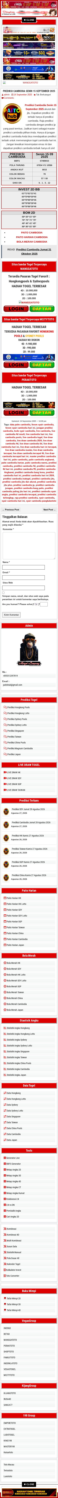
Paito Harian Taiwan (15, 927)
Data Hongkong (13, 1093)
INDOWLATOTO (10, 1363)
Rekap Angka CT (13, 1187)
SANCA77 (8, 1405)
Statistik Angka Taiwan (16, 1057)
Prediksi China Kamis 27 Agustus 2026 (29, 875)
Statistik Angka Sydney (16, 1039)
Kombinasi (11, 1229)
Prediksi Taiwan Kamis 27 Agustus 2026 (29, 849)
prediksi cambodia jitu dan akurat (19, 482)
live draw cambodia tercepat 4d (28, 453)
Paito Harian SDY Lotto (16, 915)
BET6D (7, 1334)
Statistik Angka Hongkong (18, 1028)
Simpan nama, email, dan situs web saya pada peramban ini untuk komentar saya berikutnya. (25, 598)
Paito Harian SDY (14, 910)
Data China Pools (14, 1128)
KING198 (8, 1440)
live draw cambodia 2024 (29, 440)
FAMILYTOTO (9, 1357)
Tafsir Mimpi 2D (13, 1298)
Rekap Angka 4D (13, 1181)
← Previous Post (10, 509)
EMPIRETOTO (10, 1423)
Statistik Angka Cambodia (18, 1069)
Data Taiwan (12, 1122)
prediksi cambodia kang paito (29, 488)
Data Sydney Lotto (14, 1110)
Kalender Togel (13, 1264)
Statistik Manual (13, 1252)
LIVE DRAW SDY (14, 778)
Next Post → (50, 509)
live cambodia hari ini (37, 434)
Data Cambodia (13, 1134)
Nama (6, 562)
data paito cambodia (20, 424)
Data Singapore (13, 1116)
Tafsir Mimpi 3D (13, 1304)
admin (7, 94)
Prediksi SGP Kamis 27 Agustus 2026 (28, 862)
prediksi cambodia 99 (25, 469)
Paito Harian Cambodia (17, 939)
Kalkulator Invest (13, 1270)
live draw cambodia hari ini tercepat (38, 447)
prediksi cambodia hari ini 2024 (38, 475)
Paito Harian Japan (15, 945)
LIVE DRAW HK (13, 772)
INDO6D (7, 1328)
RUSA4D (7, 1399)
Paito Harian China (15, 933)
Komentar (8, 529)
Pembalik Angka (13, 1210)
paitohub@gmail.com (12, 685)
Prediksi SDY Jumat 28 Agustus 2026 (28, 809)
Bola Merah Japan (14, 1010)
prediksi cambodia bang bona (30, 472)
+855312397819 (10, 675)
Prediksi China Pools (16, 742)
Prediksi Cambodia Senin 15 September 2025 (29, 91)
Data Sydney (12, 1104)
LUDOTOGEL (9, 1434)
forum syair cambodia (42, 424)
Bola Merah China (14, 998)
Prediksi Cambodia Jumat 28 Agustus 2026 (31, 822)
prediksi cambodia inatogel (16, 478)
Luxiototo (8, 1476)
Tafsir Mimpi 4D (13, 1310)
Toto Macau (9, 1464)
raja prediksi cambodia (26, 498)
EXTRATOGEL (9, 1429)
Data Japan (11, 1140)
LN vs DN (10, 1205)
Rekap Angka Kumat (15, 1193)
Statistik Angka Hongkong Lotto (20, 1034)
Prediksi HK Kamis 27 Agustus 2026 (28, 835)
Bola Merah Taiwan (15, 992)
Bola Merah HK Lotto (15, 974)
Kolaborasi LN (12, 1199)
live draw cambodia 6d (31, 443)
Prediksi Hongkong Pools (18, 707)
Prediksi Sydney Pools (17, 719)
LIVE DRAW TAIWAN (16, 790)
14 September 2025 (23, 94)
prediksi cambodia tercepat (22, 494)
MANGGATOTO (10, 1340)
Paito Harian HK (13, 898)
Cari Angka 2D (12, 1216)
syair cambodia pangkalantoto (41, 501)
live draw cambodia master (18, 450)
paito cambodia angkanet (41, 459)
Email (6, 572)
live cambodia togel (32, 437)
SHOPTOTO (9, 1351)
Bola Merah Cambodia (16, 1004)
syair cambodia (46, 498)
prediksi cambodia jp (23, 485)
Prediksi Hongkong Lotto (18, 713)
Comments (9, 98)
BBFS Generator (13, 1164)
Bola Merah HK (13, 963)
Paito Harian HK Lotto (16, 904)
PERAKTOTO (9, 1345)
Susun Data (11, 1246)
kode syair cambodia (24, 431)
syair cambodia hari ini (13, 501)
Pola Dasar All (12, 1258)
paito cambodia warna (36, 463)
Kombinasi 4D (12, 1234)
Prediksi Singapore (15, 731)
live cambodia (43, 431)
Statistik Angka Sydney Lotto (19, 1045)
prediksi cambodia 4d (24, 466)
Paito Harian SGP (14, 921)
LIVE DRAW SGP (14, 784)
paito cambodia (19, 459)
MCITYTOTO (9, 1375)
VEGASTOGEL (10, 1369)
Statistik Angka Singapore (17, 1051)
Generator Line (13, 1158)
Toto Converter (12, 1275)
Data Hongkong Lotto (16, 1099)
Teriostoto (8, 1470)
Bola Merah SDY (13, 969)
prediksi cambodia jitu (43, 478)
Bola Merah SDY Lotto (16, 980)
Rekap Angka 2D (13, 1169)
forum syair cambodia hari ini (20, 428)
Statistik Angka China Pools (18, 1063)
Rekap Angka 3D (13, 1175)
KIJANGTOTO (10, 1393)
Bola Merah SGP (13, 986)
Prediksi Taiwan (14, 736)
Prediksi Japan (14, 754)
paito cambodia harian (12, 463)
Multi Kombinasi (13, 1240)
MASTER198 (9, 1446)
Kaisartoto (8, 1452)
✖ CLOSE (29, 20)
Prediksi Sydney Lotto (17, 725)
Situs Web (8, 582)
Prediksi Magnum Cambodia (20, 748)
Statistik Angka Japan (16, 1075)
